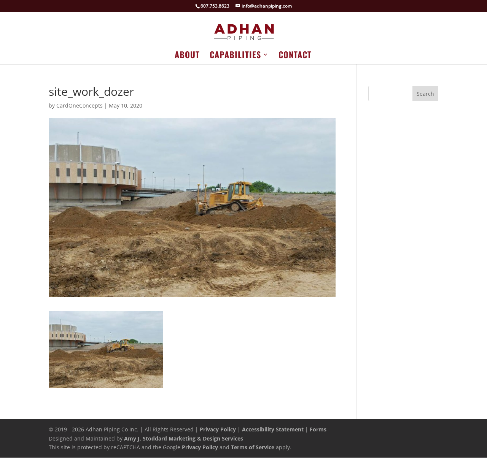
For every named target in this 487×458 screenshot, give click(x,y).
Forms (318, 429)
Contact (295, 56)
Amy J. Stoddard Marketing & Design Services (183, 438)
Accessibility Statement (273, 429)
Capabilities (235, 56)
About (187, 56)
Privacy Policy (218, 429)
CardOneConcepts (79, 105)
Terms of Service (252, 447)
